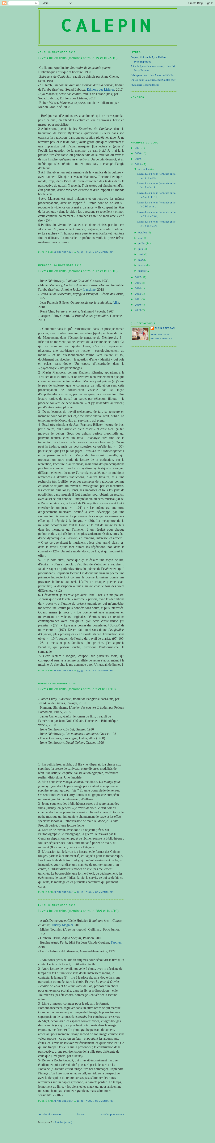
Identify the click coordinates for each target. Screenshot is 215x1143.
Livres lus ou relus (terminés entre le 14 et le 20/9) (156, 224)
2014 (138, 288)
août (141, 238)
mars (141, 260)
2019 (138, 159)
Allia (116, 302)
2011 (138, 299)
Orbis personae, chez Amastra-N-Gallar (152, 75)
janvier (142, 270)
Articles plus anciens (112, 1114)
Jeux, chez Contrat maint (145, 84)
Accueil (81, 1114)
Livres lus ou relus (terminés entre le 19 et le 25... (156, 176)
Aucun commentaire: (100, 252)
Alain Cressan (165, 328)
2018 (138, 164)
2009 (138, 310)
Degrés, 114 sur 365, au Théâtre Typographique (148, 59)
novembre (144, 169)
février (142, 265)
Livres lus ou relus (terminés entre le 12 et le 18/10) (78, 270)
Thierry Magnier (62, 925)
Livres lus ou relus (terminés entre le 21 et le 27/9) (156, 214)
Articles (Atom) (63, 1122)
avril (141, 254)
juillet (142, 243)
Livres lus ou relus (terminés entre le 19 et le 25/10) (78, 57)
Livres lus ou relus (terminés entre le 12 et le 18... (156, 185)
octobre (143, 232)
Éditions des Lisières (100, 89)
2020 (138, 153)
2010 (138, 304)
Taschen (116, 942)
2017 (138, 277)
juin (141, 249)
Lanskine (89, 289)
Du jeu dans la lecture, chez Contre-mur (153, 80)
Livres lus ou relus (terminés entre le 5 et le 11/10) (77, 688)
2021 (138, 148)
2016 (138, 283)
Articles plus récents (49, 1114)
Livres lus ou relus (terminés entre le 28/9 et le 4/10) (78, 910)
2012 (138, 294)
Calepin (108, 25)
